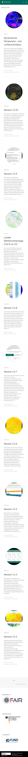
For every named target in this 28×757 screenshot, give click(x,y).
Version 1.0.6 (10, 443)
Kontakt (14, 753)
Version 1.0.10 (11, 110)
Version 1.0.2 (10, 636)
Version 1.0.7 (10, 371)
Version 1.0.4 (10, 574)
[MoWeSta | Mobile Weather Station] (6, 2)
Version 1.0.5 (10, 509)
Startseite (3, 7)
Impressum (15, 754)
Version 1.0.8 (10, 307)
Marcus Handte (9, 70)
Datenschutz (20, 753)
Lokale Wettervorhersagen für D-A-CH (13, 240)
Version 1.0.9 (10, 173)
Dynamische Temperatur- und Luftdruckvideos (13, 41)
